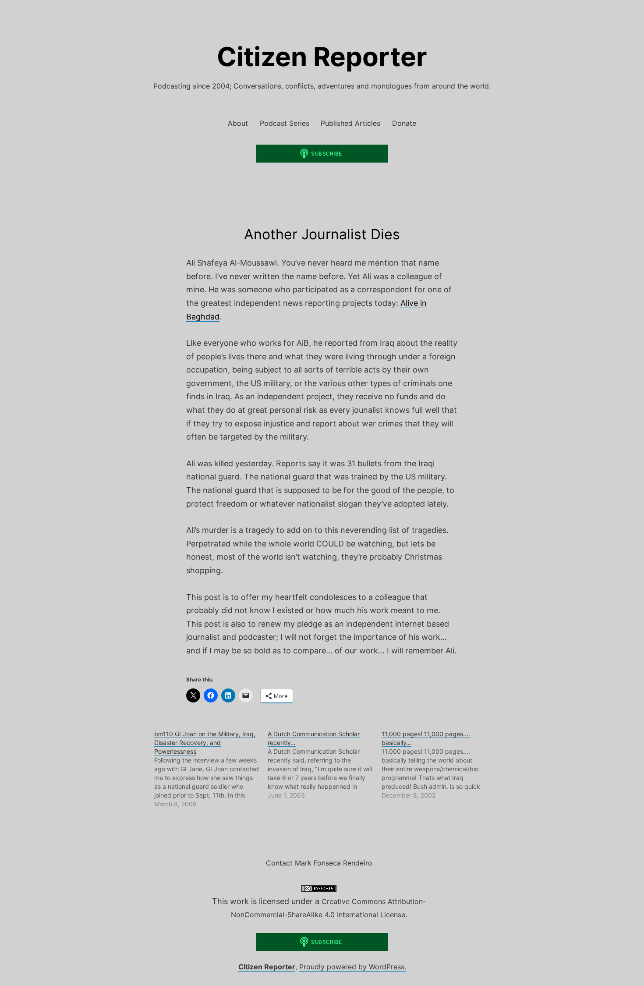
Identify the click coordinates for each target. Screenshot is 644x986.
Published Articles (350, 123)
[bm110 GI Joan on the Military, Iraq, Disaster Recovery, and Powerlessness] (211, 769)
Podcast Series (284, 123)
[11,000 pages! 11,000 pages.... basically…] (438, 765)
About (238, 123)
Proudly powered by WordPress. (352, 966)
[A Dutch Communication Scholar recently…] (324, 765)
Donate (404, 123)
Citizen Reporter (322, 56)
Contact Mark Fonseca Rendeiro (319, 862)
